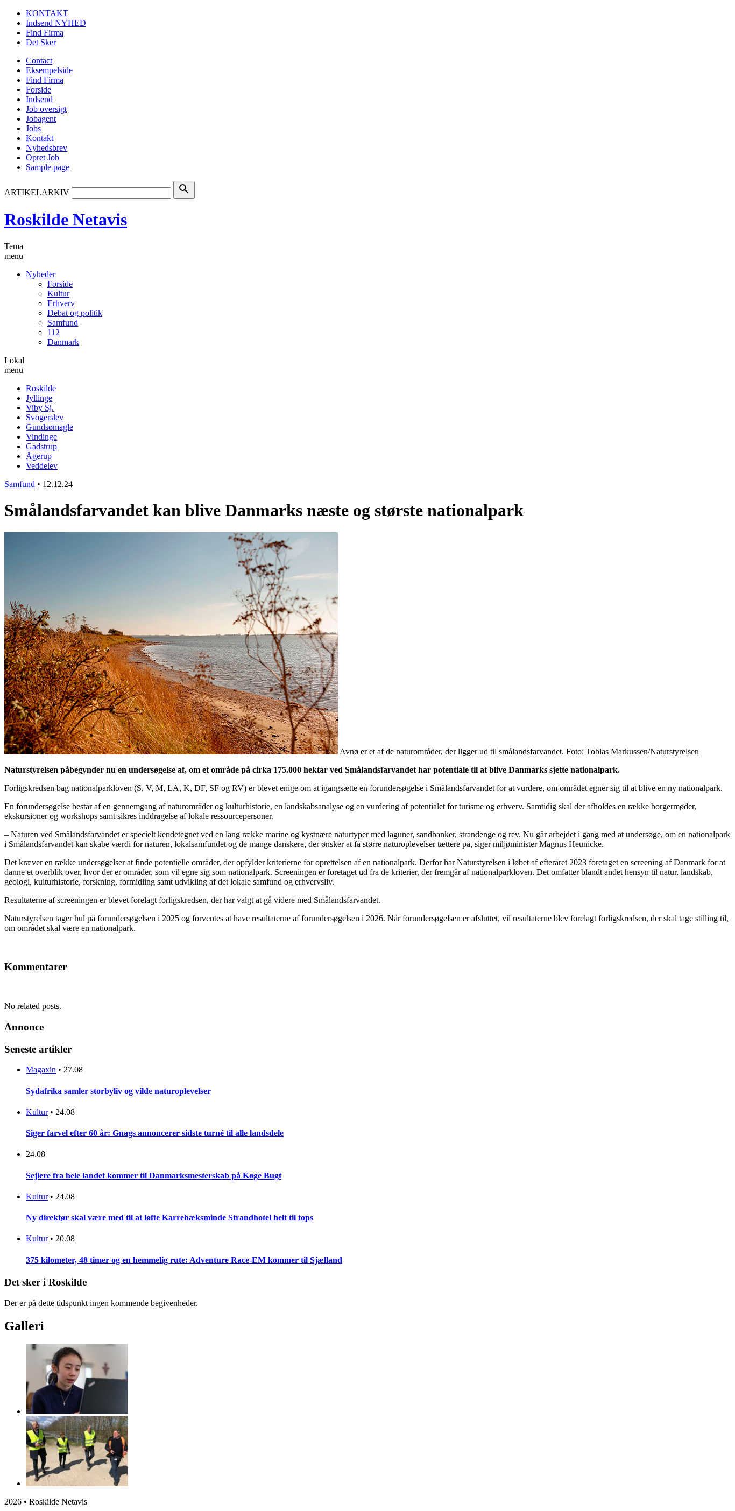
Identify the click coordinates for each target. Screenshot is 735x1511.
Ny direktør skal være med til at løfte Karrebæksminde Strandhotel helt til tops (169, 1217)
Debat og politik (74, 312)
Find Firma (44, 32)
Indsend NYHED (56, 22)
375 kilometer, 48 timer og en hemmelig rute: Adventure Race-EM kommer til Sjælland (184, 1260)
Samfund (62, 322)
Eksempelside (49, 70)
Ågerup (39, 456)
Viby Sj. (40, 407)
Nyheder (40, 274)
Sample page (47, 167)
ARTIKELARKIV (36, 192)
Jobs (33, 128)
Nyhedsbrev (46, 147)
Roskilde (41, 388)
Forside (38, 89)
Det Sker (41, 42)
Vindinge (41, 436)
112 (53, 332)
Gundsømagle (49, 427)
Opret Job (42, 157)
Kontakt (39, 138)
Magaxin (41, 1069)
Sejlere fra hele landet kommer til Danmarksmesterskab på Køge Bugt (153, 1175)
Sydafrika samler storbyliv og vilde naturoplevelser (118, 1091)
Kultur (58, 293)
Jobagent (41, 118)
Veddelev (42, 465)
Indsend (39, 99)
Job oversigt (46, 109)
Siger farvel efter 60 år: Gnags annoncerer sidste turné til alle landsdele (155, 1133)
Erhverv (61, 303)
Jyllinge (39, 398)
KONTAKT (47, 13)
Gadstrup (41, 446)
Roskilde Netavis (65, 219)
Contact (39, 60)
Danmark (63, 342)
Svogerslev (44, 417)
